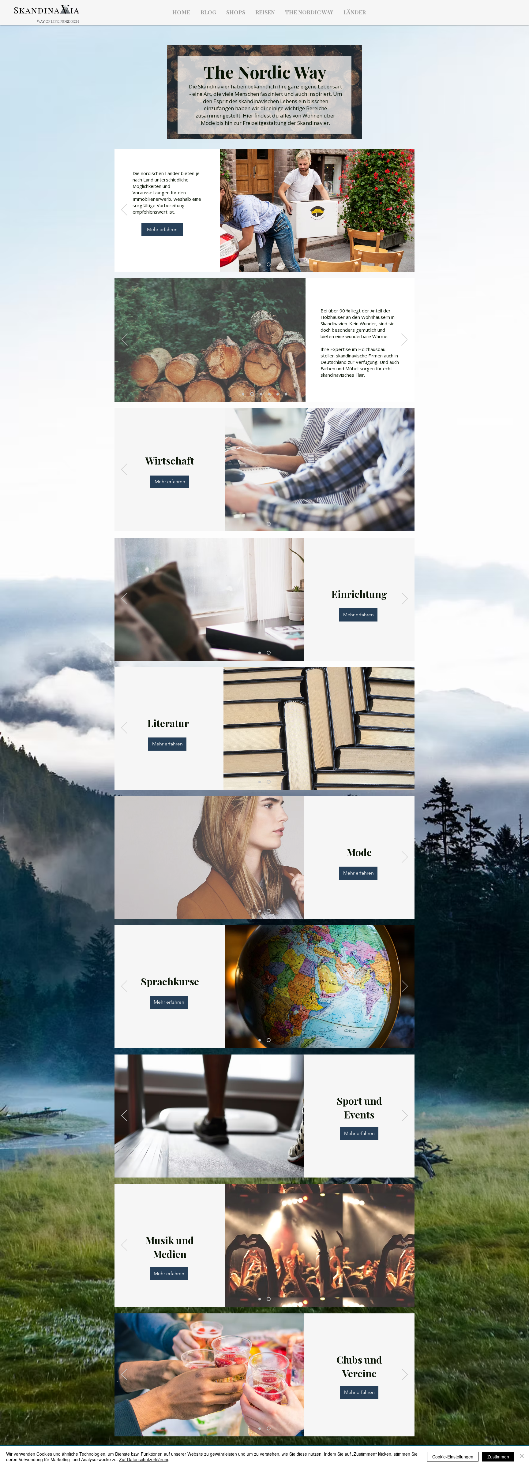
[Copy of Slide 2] (260, 394)
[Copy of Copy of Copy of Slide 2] (277, 394)
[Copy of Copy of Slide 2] (269, 394)
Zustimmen (498, 1457)
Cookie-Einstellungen (452, 1457)
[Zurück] (124, 210)
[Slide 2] (269, 264)
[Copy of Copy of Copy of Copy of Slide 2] (286, 394)
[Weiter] (405, 210)
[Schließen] (521, 1456)
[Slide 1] (260, 265)
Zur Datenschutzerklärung (144, 1459)
